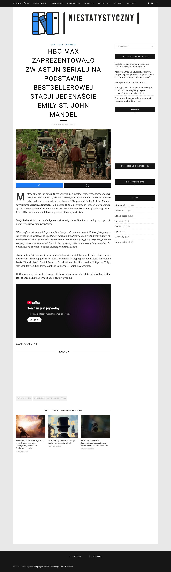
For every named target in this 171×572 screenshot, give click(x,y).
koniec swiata (39, 398)
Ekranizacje (57, 3)
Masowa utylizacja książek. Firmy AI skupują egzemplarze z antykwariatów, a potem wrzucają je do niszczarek (135, 74)
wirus (63, 398)
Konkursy (89, 3)
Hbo (29, 398)
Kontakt (131, 3)
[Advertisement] (63, 373)
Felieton (119, 221)
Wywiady (118, 3)
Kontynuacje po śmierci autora (131, 82)
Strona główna (21, 3)
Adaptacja (21, 398)
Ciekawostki (73, 3)
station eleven (53, 398)
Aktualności (40, 3)
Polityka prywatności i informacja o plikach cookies (53, 567)
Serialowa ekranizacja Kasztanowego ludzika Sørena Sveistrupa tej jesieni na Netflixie (94, 443)
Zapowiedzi (104, 3)
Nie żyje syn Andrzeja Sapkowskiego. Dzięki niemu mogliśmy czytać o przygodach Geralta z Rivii (133, 90)
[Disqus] (63, 496)
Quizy (118, 231)
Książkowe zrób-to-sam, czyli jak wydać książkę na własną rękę (132, 65)
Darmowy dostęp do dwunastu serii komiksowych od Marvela (133, 99)
